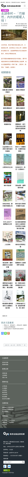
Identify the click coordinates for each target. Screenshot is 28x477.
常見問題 (4, 420)
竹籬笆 (22, 23)
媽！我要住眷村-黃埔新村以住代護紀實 (20, 285)
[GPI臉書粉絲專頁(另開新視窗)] (5, 466)
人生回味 (7, 244)
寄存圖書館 (5, 411)
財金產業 (4, 396)
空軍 (25, 23)
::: (3, 431)
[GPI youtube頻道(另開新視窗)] (9, 466)
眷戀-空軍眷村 (20, 90)
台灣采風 (4, 386)
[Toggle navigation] (25, 5)
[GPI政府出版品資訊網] (11, 6)
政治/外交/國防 (6, 398)
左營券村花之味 (8, 167)
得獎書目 (11, 422)
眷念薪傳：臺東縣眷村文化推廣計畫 (8, 265)
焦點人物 (4, 377)
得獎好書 (4, 373)
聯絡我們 (23, 2)
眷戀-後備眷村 (20, 108)
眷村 (24, 25)
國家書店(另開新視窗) (8, 407)
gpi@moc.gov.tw (13, 452)
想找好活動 (5, 362)
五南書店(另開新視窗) (8, 409)
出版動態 (5, 358)
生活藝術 (4, 388)
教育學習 (4, 392)
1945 (18, 23)
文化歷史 (4, 390)
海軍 (21, 25)
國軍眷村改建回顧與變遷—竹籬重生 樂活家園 (8, 285)
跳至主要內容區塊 (4, 0)
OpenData (12, 420)
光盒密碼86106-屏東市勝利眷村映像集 (7, 149)
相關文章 (4, 316)
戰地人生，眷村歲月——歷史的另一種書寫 (15, 325)
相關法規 (4, 422)
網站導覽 (3, 2)
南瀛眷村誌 (7, 124)
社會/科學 (4, 394)
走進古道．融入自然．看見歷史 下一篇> (15, 345)
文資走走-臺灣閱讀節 (9, 327)
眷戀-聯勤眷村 (7, 108)
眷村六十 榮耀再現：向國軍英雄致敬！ (20, 149)
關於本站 (8, 2)
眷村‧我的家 (7, 185)
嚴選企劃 (5, 369)
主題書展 (4, 375)
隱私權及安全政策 (15, 2)
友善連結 (4, 424)
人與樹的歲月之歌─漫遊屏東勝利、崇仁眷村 (20, 306)
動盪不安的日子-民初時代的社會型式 (14, 328)
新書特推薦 (5, 364)
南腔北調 (17, 25)
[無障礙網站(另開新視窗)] (6, 470)
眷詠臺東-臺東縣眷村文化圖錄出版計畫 (7, 306)
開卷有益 (5, 382)
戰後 (25, 27)
